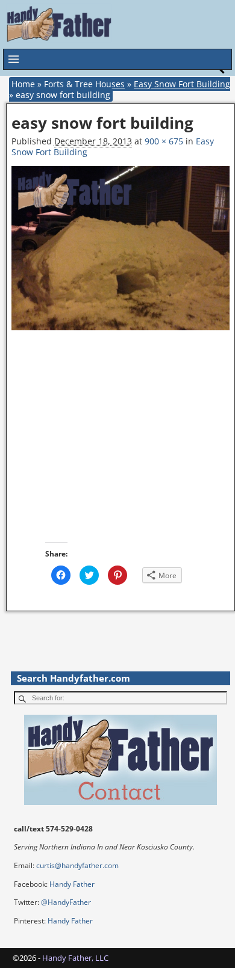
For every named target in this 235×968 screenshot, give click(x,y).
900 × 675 (164, 141)
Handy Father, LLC (75, 957)
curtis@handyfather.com (77, 865)
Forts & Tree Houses (84, 84)
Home (23, 84)
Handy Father (72, 884)
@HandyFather (66, 902)
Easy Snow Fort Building (182, 84)
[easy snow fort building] (120, 254)
